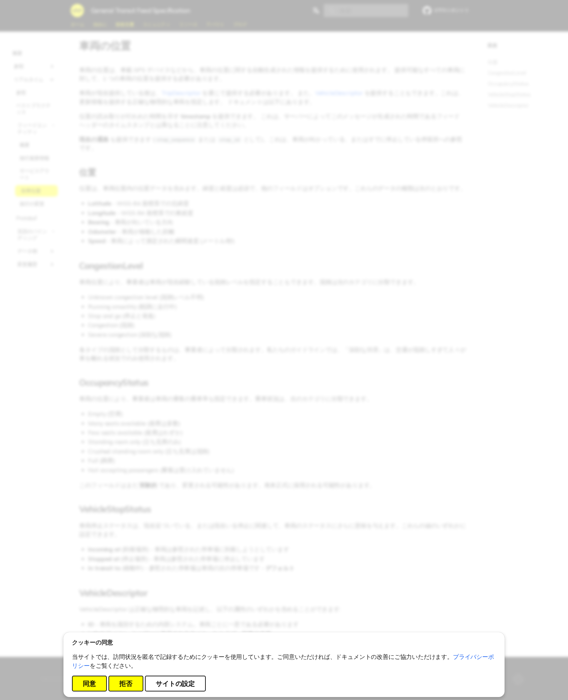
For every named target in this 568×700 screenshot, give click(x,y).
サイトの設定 (175, 683)
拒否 (125, 683)
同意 (89, 683)
